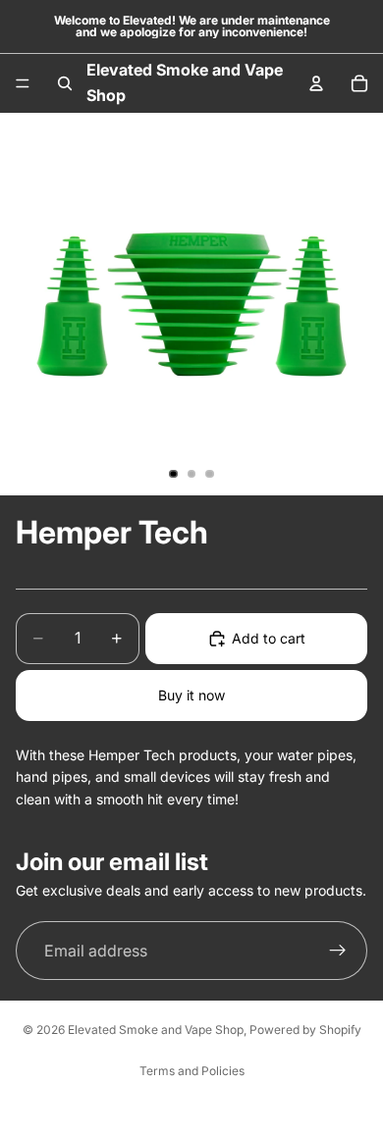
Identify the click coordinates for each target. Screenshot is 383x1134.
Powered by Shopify (305, 1029)
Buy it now (191, 695)
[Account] (316, 83)
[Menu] (22, 83)
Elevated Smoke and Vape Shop (156, 1029)
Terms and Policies (192, 1070)
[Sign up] (337, 950)
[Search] (64, 83)
